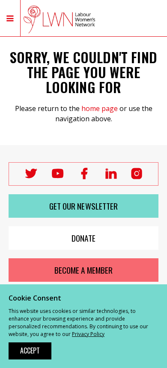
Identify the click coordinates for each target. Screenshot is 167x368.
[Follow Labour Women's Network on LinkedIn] (110, 177)
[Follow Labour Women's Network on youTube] (57, 177)
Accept (30, 350)
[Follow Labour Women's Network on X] (31, 177)
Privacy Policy (88, 334)
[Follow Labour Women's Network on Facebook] (84, 177)
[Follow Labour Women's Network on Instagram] (137, 176)
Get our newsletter (83, 206)
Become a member (83, 270)
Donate (83, 238)
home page (99, 108)
